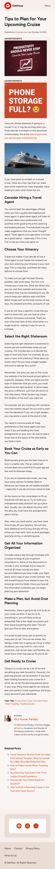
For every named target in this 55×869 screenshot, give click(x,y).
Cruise (18, 701)
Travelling (15, 704)
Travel (7, 704)
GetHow (17, 5)
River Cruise (27, 701)
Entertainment (22, 32)
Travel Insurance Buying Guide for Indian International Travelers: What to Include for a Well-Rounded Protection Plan (30, 758)
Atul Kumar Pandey (26, 719)
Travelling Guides (27, 704)
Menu (47, 5)
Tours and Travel (40, 701)
